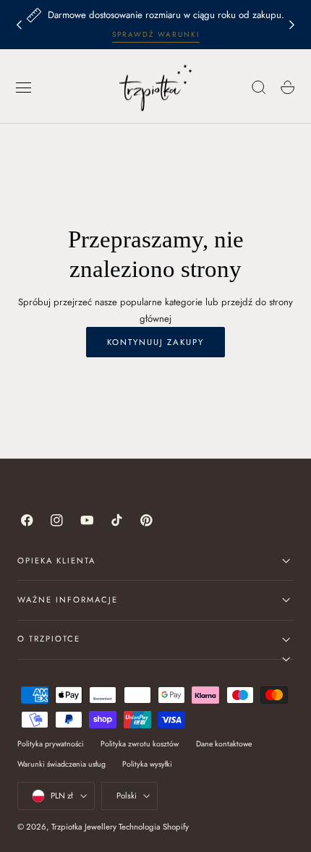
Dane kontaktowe (224, 743)
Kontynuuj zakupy (155, 342)
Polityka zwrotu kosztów (140, 743)
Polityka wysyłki (147, 764)
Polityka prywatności (50, 743)
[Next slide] (292, 24)
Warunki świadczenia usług (61, 764)
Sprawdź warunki (156, 34)
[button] (24, 87)
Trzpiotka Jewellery (83, 826)
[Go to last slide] (19, 24)
